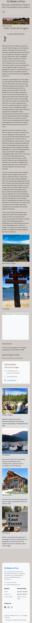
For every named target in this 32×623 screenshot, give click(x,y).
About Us (7, 594)
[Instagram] (8, 607)
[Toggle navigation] (3, 12)
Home (6, 592)
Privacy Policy (8, 597)
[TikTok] (12, 607)
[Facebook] (5, 607)
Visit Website (11, 380)
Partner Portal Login (21, 598)
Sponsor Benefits (22, 592)
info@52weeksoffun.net (13, 584)
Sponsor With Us (22, 594)
